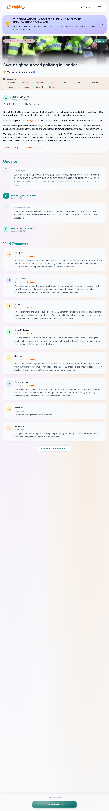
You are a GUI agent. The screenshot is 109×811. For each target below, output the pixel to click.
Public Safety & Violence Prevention (19, 41)
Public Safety (27, 148)
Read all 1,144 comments (54, 448)
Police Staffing (11, 148)
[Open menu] (99, 7)
